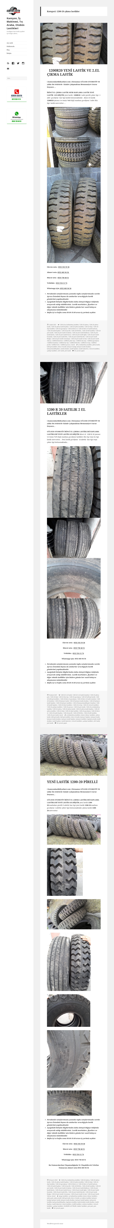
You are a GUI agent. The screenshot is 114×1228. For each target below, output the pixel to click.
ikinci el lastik (62, 347)
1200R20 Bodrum (57, 341)
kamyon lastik (95, 717)
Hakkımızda (10, 46)
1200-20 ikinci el (73, 329)
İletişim (9, 53)
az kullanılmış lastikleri (73, 715)
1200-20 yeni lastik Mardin (76, 337)
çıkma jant (50, 1198)
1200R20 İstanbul (52, 343)
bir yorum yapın (79, 351)
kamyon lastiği (71, 347)
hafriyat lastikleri (52, 347)
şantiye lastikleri (52, 351)
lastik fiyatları (74, 349)
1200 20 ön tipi (77, 705)
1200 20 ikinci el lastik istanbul (86, 699)
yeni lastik (68, 351)
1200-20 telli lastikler (88, 331)
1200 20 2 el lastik (66, 695)
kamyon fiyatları (85, 717)
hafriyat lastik (55, 717)
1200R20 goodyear (93, 341)
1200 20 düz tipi (64, 697)
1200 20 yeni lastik (79, 707)
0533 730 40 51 (63, 278)
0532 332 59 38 (63, 267)
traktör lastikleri (82, 1206)
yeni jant (90, 1206)
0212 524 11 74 (61, 283)
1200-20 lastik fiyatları (54, 331)
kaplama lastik (91, 719)
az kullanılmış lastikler (85, 345)
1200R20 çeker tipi (69, 341)
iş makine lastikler (85, 1198)
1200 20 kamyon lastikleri (64, 703)
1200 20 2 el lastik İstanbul (80, 695)
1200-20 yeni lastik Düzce (63, 335)
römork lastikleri (94, 349)
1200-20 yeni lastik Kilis (60, 337)
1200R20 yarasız (65, 345)
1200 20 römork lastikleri (91, 705)
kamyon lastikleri (81, 719)
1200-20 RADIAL (76, 331)
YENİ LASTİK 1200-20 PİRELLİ (72, 781)
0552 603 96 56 (63, 272)
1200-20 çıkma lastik (68, 709)
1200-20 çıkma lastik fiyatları (60, 327)
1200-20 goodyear (61, 329)
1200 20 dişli (54, 697)
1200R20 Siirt (55, 345)
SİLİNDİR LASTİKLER (70, 1206)
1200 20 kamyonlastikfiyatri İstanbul (84, 703)
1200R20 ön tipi (85, 343)
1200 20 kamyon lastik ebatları (79, 701)
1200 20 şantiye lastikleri (54, 707)
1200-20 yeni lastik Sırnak (79, 339)
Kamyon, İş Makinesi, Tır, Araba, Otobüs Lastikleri (15, 23)
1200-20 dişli (88, 327)
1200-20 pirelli (65, 331)
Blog (8, 50)
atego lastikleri (63, 1196)
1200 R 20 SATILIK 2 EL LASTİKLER (66, 411)
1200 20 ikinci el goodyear (68, 699)
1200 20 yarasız (68, 707)
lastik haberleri (83, 349)
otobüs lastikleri (87, 1204)
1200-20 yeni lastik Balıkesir (80, 333)
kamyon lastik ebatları (84, 347)
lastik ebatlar (81, 1202)
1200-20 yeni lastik (53, 715)
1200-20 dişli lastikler (71, 711)
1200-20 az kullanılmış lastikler (69, 325)
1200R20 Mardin (74, 343)
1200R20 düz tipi (81, 341)
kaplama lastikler (71, 1202)
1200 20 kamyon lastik (62, 701)
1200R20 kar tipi (64, 343)
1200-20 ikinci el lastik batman (87, 329)
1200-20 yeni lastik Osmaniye (61, 339)
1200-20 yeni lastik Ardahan (62, 333)
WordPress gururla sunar (55, 1224)
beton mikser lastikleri (88, 715)
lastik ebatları (65, 349)
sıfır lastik (61, 351)
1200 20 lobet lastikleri (65, 705)
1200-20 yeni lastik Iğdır (79, 335)
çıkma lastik (96, 345)
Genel (73, 345)
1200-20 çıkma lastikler (76, 327)
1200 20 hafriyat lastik (88, 697)
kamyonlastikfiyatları (53, 349)
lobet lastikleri (66, 1204)
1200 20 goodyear (75, 697)
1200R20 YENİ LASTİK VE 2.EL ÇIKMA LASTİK (73, 72)
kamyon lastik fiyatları (68, 719)
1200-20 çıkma (83, 325)
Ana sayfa (10, 43)
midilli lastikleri (77, 1204)
